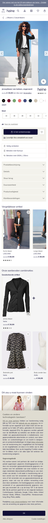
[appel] (14, 100)
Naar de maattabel (11, 124)
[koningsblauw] (25, 100)
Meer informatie (37, 442)
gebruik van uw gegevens (28, 423)
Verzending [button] (27, 93)
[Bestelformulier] (31, 10)
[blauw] (30, 100)
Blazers (10, 18)
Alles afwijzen (8, 519)
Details (6, 171)
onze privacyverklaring (19, 502)
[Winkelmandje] (44, 10)
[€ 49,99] (16, 351)
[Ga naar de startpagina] (11, 10)
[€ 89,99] (16, 229)
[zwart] (3, 100)
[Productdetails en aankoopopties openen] (28, 314)
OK (24, 513)
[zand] (36, 100)
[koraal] (19, 100)
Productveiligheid (11, 191)
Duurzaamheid (10, 185)
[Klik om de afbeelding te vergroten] (43, 81)
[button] (3, 10)
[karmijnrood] (9, 100)
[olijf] (41, 100)
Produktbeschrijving (12, 165)
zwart (4, 105)
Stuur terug (8, 178)
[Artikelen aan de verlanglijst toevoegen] (41, 132)
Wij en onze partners (11, 421)
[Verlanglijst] (38, 10)
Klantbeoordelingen (12, 198)
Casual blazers (19, 18)
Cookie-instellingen (38, 519)
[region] (24, 466)
